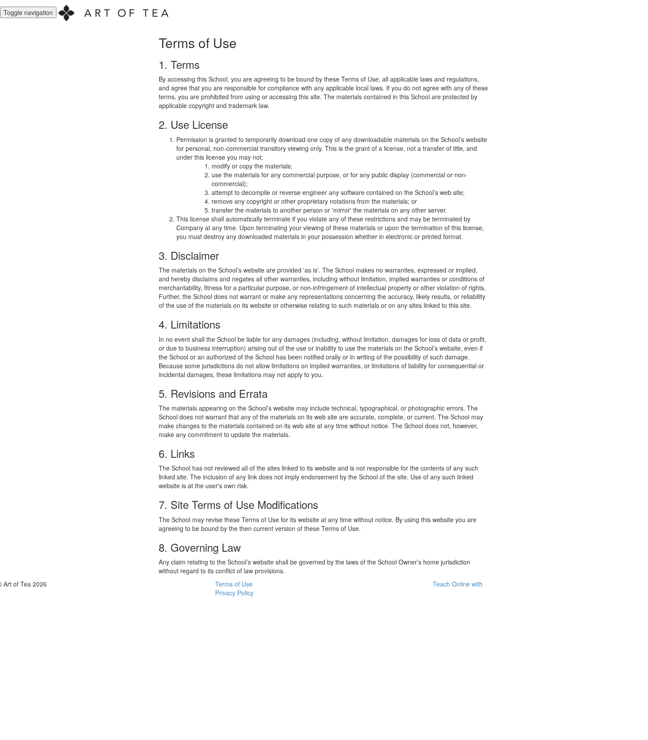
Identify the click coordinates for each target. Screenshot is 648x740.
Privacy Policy (234, 592)
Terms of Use (234, 583)
